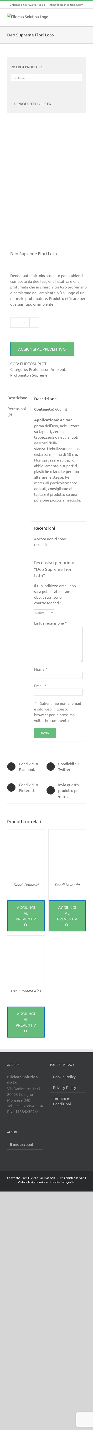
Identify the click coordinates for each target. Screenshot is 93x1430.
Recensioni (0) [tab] (16, 411)
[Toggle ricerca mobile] (75, 16)
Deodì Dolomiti (25, 884)
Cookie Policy (64, 1076)
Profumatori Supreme (28, 374)
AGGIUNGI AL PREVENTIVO (42, 349)
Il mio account (21, 1144)
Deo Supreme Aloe (26, 990)
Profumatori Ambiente (48, 369)
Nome (40, 669)
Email (40, 685)
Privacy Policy (64, 1087)
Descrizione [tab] (17, 397)
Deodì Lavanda (67, 884)
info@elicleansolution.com (66, 4)
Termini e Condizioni (62, 1101)
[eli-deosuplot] (46, 187)
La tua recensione (50, 623)
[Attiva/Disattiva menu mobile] (84, 16)
